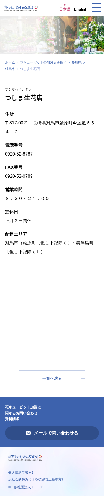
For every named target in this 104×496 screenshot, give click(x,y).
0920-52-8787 (19, 154)
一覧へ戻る (52, 378)
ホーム (10, 62)
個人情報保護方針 (21, 473)
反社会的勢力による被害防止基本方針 (36, 479)
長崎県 (77, 62)
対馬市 (10, 69)
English (80, 9)
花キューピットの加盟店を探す (43, 62)
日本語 (64, 9)
